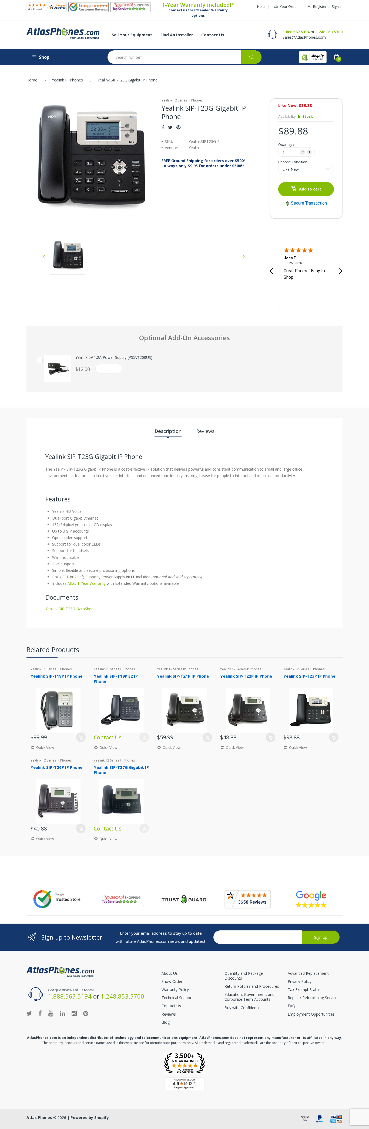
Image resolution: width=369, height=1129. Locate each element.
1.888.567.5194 (296, 31)
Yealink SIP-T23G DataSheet (70, 608)
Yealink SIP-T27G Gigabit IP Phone (121, 769)
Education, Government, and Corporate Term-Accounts (249, 997)
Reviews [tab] (205, 431)
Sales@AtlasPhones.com (304, 37)
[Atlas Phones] (62, 33)
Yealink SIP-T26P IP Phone (56, 767)
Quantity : (286, 144)
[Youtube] (50, 1013)
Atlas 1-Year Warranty (86, 583)
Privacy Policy (299, 981)
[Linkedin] (62, 1013)
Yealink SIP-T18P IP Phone (56, 676)
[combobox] (184, 57)
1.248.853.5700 (329, 31)
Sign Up (320, 937)
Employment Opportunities (311, 1014)
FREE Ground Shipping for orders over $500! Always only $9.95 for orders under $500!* (203, 163)
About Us (170, 973)
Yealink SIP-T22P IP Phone (246, 676)
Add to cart (310, 189)
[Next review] (341, 271)
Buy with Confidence (242, 1007)
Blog (166, 1022)
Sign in (337, 6)
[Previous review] (271, 271)
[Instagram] (74, 1013)
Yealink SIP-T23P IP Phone (309, 676)
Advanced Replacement (308, 973)
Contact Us (171, 1005)
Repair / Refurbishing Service (312, 997)
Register (320, 6)
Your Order (289, 6)
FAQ (291, 1005)
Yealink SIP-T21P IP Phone (183, 676)
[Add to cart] (81, 737)
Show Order (172, 981)
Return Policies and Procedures (251, 986)
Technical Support (177, 997)
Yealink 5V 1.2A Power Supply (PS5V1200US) (113, 357)
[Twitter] (170, 127)
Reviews (169, 1014)
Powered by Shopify (90, 1117)
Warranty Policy (175, 989)
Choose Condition (292, 161)
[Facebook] (163, 127)
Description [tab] (168, 431)
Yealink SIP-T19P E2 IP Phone (116, 678)
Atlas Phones (39, 1117)
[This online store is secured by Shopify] (313, 57)
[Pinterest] (178, 127)
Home (31, 80)
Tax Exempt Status (304, 989)
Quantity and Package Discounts (243, 976)
